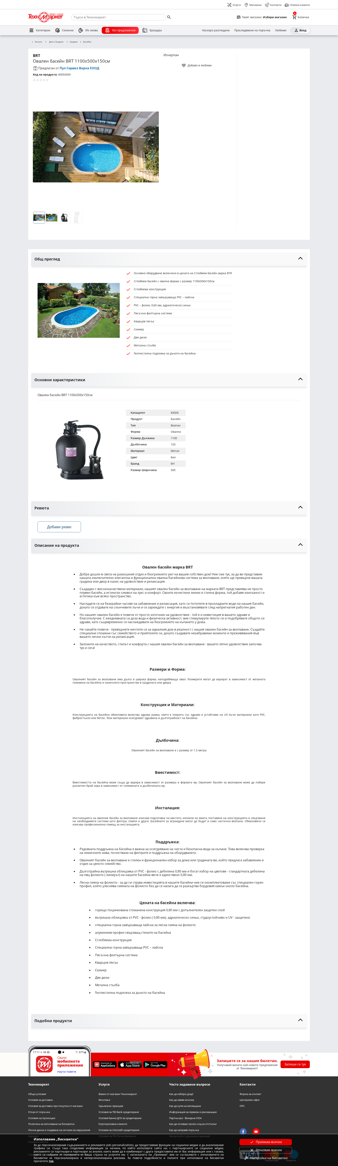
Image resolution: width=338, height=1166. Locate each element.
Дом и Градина (56, 41)
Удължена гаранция (111, 1106)
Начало (38, 42)
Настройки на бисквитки (269, 1158)
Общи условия (37, 1093)
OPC (242, 1106)
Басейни (87, 42)
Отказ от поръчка (39, 1112)
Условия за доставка (40, 1099)
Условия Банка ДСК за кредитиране (120, 1117)
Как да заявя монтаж (181, 1099)
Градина (74, 42)
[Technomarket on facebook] (243, 1131)
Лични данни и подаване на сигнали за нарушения (59, 1130)
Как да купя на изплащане (185, 1106)
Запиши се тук (295, 1064)
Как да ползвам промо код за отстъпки (193, 1124)
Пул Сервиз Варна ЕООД (79, 68)
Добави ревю (59, 526)
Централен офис (250, 1099)
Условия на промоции (41, 1117)
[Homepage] (45, 17)
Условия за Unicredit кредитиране (119, 1130)
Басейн (176, 419)
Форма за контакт (250, 1093)
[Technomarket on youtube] (256, 1131)
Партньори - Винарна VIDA (185, 1117)
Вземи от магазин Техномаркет (118, 1093)
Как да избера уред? (181, 1093)
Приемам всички (269, 1142)
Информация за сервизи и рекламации (193, 1112)
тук (51, 1161)
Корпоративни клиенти (113, 1124)
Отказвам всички (269, 1150)
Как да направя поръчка (184, 1130)
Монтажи (104, 1099)
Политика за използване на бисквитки (51, 1124)
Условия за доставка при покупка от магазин (55, 1106)
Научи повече (66, 1071)
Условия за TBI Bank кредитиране (119, 1112)
